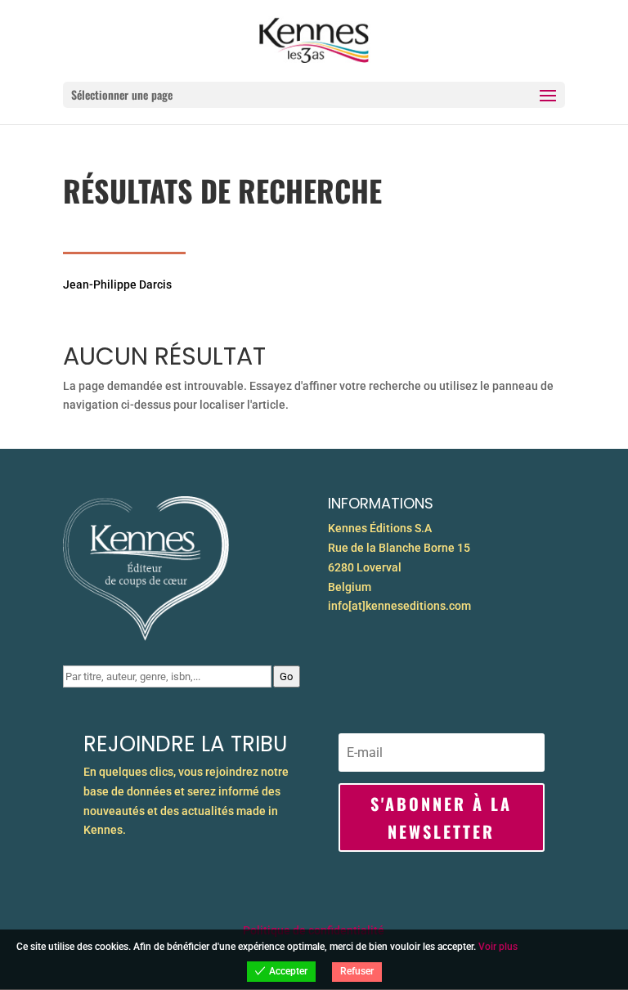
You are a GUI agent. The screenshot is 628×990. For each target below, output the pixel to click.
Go (286, 676)
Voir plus (498, 946)
